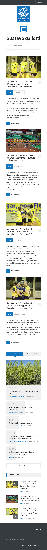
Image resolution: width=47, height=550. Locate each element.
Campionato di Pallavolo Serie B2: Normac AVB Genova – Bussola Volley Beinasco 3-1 (19, 84)
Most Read (15, 354)
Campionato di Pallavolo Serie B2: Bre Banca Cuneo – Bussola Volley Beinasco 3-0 (20, 157)
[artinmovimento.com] (23, 19)
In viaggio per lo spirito (16, 412)
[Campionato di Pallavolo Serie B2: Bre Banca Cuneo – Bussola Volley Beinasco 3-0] (23, 140)
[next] (15, 516)
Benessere (21, 396)
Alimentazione (13, 396)
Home (8, 45)
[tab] (15, 355)
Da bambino (17, 441)
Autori (29, 545)
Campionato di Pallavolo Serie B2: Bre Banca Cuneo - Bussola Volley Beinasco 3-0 (30, 498)
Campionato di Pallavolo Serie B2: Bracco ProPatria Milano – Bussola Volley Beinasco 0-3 (19, 231)
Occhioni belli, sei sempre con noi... (21, 423)
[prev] (15, 483)
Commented (32, 354)
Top (36, 529)
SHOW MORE (23, 466)
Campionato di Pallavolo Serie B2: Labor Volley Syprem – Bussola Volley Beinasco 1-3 (19, 305)
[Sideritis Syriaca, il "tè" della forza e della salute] (23, 372)
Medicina (11, 457)
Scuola (24, 441)
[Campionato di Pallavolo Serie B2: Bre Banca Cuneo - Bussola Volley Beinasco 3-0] (12, 499)
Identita (22, 545)
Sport (9, 92)
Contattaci (37, 545)
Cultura (11, 441)
